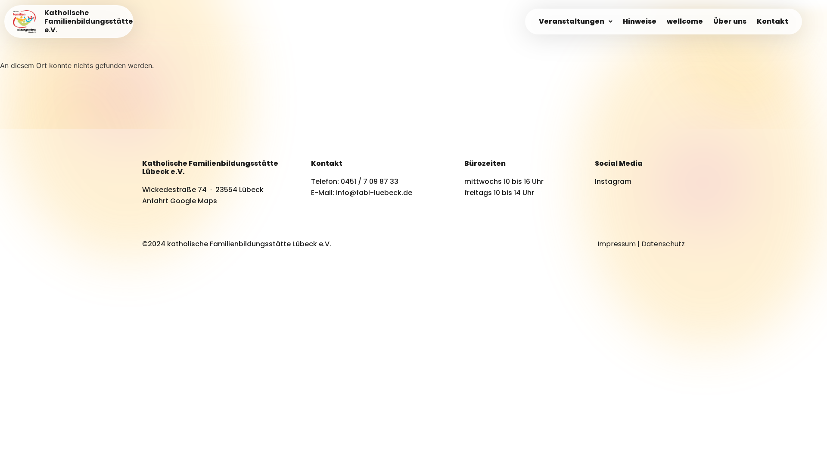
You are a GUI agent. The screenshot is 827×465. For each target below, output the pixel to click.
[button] (576, 21)
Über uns (729, 21)
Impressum (616, 244)
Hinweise (639, 21)
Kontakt (772, 21)
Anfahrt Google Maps (179, 201)
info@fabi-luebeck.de (374, 193)
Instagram (613, 181)
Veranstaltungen (571, 21)
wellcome (685, 21)
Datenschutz (663, 244)
